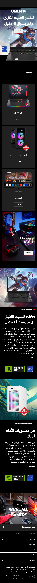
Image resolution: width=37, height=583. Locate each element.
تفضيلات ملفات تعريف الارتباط (19, 569)
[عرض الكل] (18, 104)
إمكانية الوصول (10, 567)
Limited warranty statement (15, 572)
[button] (18, 539)
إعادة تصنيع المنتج (21, 567)
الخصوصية (32, 569)
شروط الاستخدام (30, 572)
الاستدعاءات (32, 567)
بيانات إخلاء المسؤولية (28, 527)
